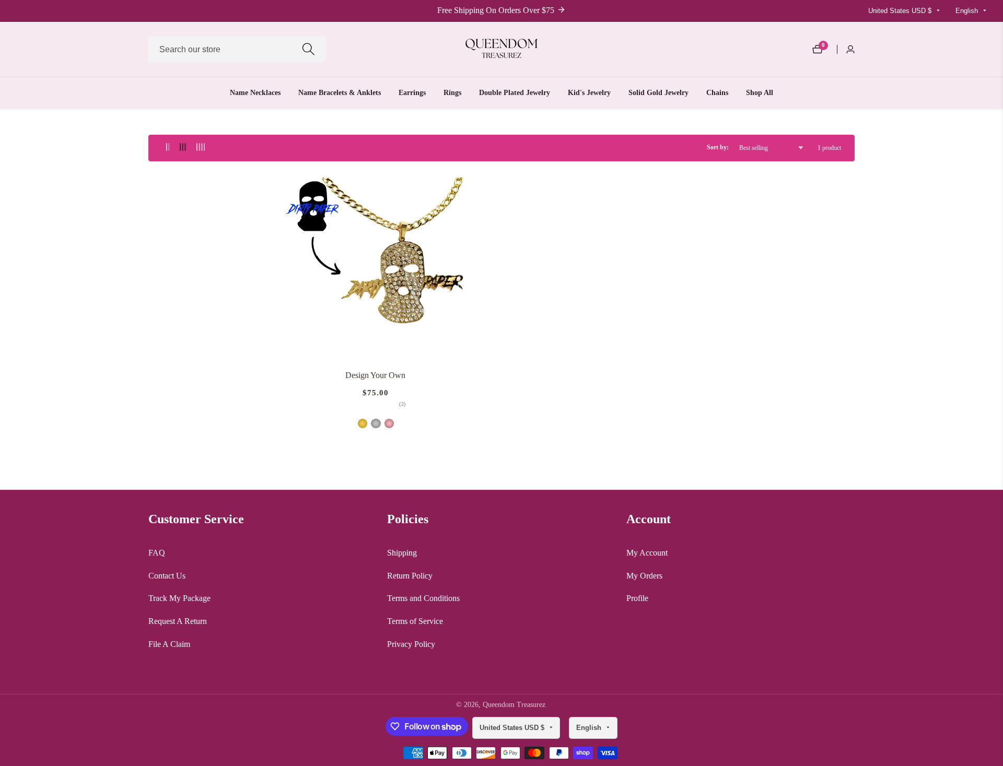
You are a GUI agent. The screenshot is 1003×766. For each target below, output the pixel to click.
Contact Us (166, 575)
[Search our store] (308, 49)
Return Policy (410, 575)
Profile (637, 598)
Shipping (402, 552)
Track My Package (179, 598)
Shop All (759, 93)
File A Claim (169, 644)
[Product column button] (168, 147)
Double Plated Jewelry (514, 93)
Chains (717, 93)
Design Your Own (375, 375)
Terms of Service (415, 621)
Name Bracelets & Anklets (339, 93)
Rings (452, 93)
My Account (647, 552)
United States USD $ (901, 11)
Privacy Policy (411, 644)
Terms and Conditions (423, 598)
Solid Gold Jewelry (658, 93)
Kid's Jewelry (589, 93)
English (967, 11)
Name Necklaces (255, 93)
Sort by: (718, 147)
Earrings (412, 93)
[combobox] (237, 50)
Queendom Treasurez (514, 705)
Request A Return (177, 621)
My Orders (644, 575)
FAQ (156, 552)
